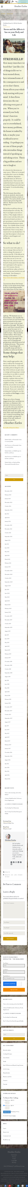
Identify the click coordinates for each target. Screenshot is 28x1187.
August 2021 (7, 540)
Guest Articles (6, 1057)
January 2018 (7, 703)
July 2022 (7, 514)
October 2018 (8, 669)
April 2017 (7, 737)
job (12, 875)
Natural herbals (6, 1073)
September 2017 (8, 718)
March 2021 (7, 559)
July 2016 (7, 763)
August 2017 (7, 722)
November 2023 (8, 491)
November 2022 (8, 502)
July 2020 (7, 589)
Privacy (14, 1157)
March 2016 (7, 779)
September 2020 (9, 582)
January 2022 (8, 521)
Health (10, 14)
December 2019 (8, 616)
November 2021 (8, 529)
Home (3, 14)
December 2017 (8, 707)
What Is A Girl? (7, 829)
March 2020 (7, 604)
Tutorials (5, 1084)
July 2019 (7, 635)
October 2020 (8, 578)
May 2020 (7, 597)
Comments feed (7, 1136)
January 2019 (8, 657)
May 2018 (7, 688)
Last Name (5, 969)
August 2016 (7, 760)
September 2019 (8, 627)
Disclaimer (14, 1155)
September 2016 (8, 756)
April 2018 (7, 691)
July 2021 (7, 544)
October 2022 (8, 506)
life (15, 875)
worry (7, 876)
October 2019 (8, 623)
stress (20, 875)
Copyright (14, 1160)
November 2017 (8, 710)
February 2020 (8, 608)
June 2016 (7, 767)
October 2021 (8, 532)
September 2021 (8, 536)
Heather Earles (20, 6)
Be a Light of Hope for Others (11, 427)
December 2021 (8, 525)
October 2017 (8, 714)
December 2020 (8, 570)
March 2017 (7, 741)
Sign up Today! (14, 989)
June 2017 (7, 729)
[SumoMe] (27, 1186)
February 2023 (8, 495)
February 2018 (8, 699)
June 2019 (7, 638)
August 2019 (7, 631)
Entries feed (6, 1132)
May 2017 (7, 733)
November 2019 (8, 620)
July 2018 (7, 680)
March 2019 (7, 650)
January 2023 (8, 498)
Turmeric (5, 1080)
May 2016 (7, 771)
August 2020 (8, 585)
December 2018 (8, 661)
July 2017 (7, 726)
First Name (5, 963)
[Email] (22, 1186)
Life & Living (6, 1069)
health (7, 875)
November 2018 (8, 665)
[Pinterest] (10, 1186)
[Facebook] (5, 1186)
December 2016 (8, 752)
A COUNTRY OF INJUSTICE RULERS (14, 804)
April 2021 (7, 555)
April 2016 (7, 775)
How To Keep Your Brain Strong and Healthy (13, 812)
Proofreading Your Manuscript (12, 808)
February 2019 (8, 654)
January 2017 (8, 748)
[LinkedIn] (18, 1186)
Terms (14, 1158)
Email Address (6, 976)
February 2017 (8, 744)
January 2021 (7, 567)
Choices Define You (8, 823)
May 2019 (7, 642)
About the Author (7, 1050)
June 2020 (7, 593)
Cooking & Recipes (7, 1054)
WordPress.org (6, 1139)
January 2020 (8, 612)
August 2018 (7, 676)
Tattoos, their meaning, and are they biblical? (13, 793)
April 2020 (7, 601)
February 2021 (8, 563)
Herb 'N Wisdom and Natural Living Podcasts (13, 1065)
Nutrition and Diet (7, 1076)
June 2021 (7, 548)
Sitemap (14, 1162)
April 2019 (7, 646)
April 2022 (7, 517)
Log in (4, 1128)
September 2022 (8, 510)
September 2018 (8, 673)
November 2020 (8, 574)
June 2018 (7, 684)
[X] (14, 1186)
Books (14, 1115)
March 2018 (7, 695)
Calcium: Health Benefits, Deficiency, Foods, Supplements (13, 799)
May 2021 (7, 551)
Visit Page (2, 1)
